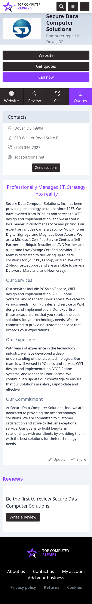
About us (16, 571)
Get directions (46, 167)
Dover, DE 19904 (28, 128)
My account (73, 571)
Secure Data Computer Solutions (62, 22)
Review (34, 100)
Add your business (46, 578)
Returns (51, 587)
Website (46, 55)
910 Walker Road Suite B (36, 137)
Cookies (74, 587)
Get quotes (46, 66)
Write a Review (23, 517)
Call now (46, 77)
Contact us (43, 571)
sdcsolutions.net (29, 157)
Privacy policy (23, 587)
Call (57, 100)
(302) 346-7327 (27, 147)
